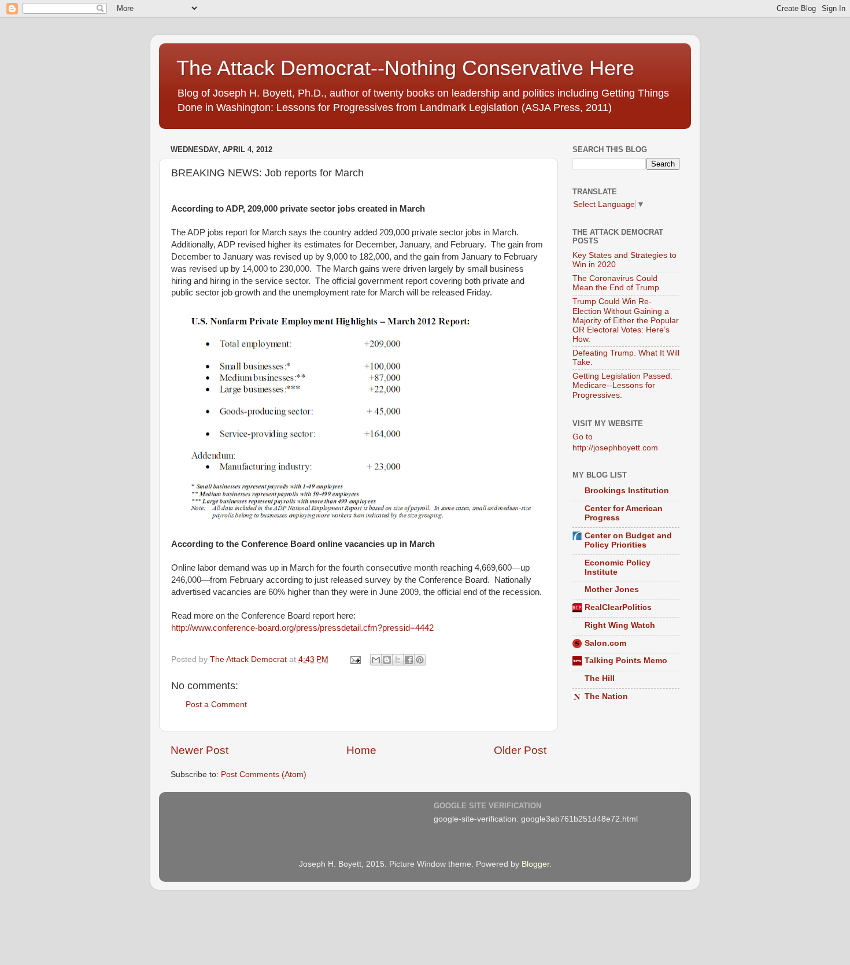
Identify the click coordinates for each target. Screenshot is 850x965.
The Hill (600, 678)
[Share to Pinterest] (420, 659)
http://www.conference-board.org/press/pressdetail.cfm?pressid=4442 (302, 628)
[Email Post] (354, 659)
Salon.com (605, 643)
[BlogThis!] (387, 659)
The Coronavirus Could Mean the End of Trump (615, 283)
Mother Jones (612, 589)
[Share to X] (398, 659)
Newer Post (199, 750)
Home (361, 750)
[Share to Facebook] (409, 659)
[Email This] (376, 659)
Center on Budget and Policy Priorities (628, 540)
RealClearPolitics (618, 607)
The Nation (606, 696)
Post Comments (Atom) (263, 774)
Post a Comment (216, 704)
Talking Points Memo (626, 660)
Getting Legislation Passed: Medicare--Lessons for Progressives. (622, 385)
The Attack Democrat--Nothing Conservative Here (405, 68)
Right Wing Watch (620, 625)
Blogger (535, 864)
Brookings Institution (627, 490)
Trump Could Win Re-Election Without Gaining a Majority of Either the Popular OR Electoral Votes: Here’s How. (625, 320)
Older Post (520, 750)
